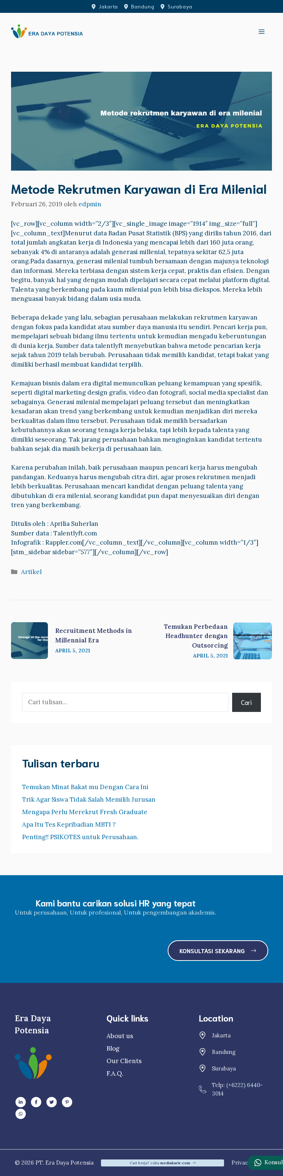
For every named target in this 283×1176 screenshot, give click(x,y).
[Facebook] (36, 1102)
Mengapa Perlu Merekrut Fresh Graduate (84, 812)
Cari (246, 702)
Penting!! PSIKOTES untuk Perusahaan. (80, 837)
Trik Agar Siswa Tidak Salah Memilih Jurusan (89, 799)
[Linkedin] (21, 1102)
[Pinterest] (67, 1102)
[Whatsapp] (21, 1114)
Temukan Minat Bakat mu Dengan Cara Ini (85, 787)
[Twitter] (51, 1102)
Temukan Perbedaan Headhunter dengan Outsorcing (196, 636)
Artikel (31, 572)
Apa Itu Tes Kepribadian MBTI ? (69, 824)
